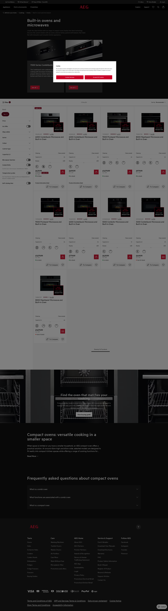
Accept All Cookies (98, 77)
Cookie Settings (69, 77)
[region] (84, 71)
